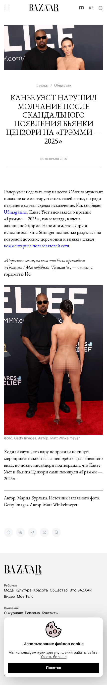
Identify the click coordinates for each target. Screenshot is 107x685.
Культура (23, 590)
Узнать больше (53, 656)
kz (91, 8)
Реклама (32, 613)
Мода (9, 590)
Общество (59, 590)
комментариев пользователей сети (36, 246)
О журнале (13, 613)
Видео (9, 596)
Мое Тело (25, 596)
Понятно (53, 667)
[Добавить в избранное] (56, 532)
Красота (40, 590)
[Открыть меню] (6, 8)
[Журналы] (82, 8)
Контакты (50, 613)
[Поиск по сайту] (100, 8)
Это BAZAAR (81, 590)
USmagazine (15, 212)
